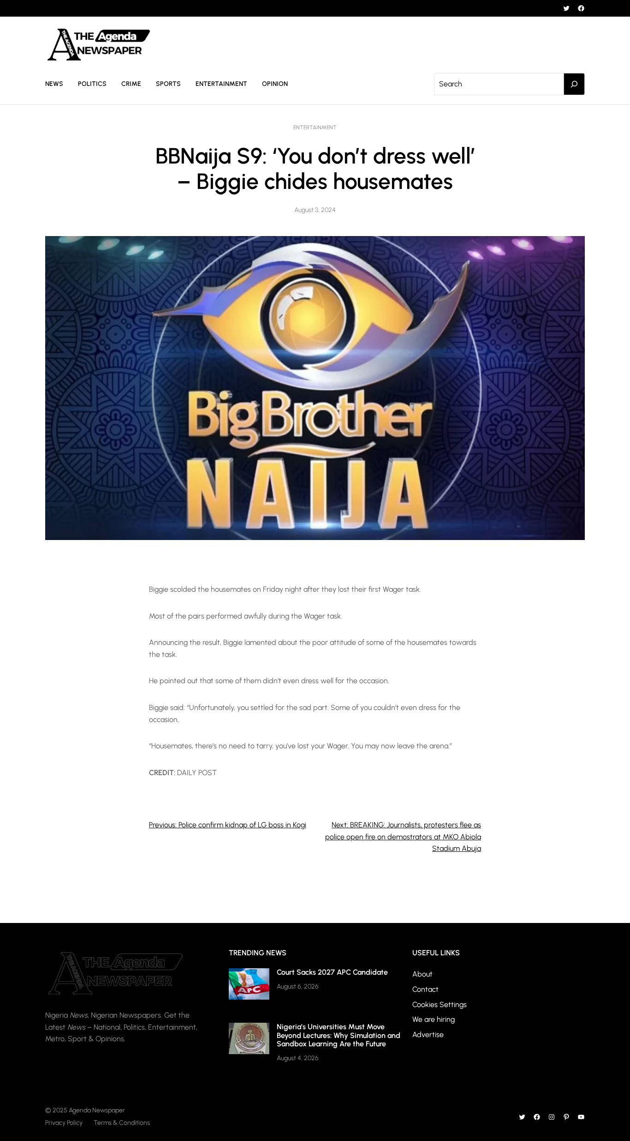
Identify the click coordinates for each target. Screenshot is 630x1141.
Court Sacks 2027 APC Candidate (332, 972)
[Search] (574, 84)
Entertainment (315, 127)
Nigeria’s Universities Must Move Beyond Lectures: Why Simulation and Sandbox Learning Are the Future (338, 1035)
